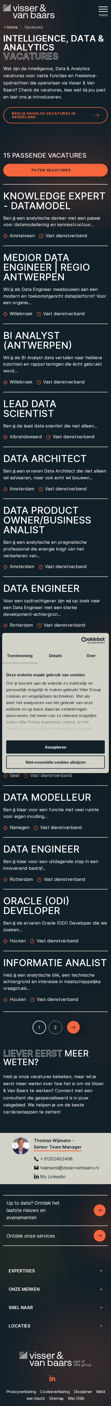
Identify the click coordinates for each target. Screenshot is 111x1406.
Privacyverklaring (21, 1391)
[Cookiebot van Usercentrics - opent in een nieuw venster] (81, 640)
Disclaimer (83, 1391)
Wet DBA (76, 1398)
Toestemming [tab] (20, 655)
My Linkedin (52, 1176)
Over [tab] (91, 655)
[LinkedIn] (52, 1378)
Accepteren (55, 747)
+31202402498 (56, 1159)
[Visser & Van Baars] (28, 11)
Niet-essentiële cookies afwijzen (56, 762)
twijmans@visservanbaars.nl (69, 1167)
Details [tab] (55, 655)
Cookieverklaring (55, 1391)
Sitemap (56, 1398)
